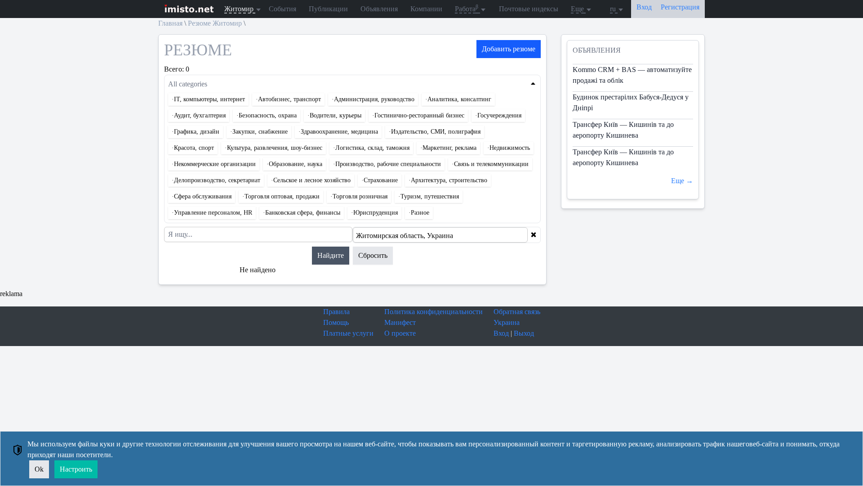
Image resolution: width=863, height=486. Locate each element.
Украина (507, 322)
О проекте (400, 333)
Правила (336, 311)
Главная (170, 23)
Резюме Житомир (215, 23)
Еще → (682, 180)
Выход (524, 333)
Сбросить (372, 255)
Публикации (328, 9)
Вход (501, 333)
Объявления (379, 9)
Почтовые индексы (528, 9)
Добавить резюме (508, 49)
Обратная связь (517, 311)
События (282, 9)
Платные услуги (348, 333)
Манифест (400, 322)
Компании (426, 9)
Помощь (336, 322)
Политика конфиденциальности (433, 311)
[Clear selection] (533, 235)
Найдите (330, 255)
